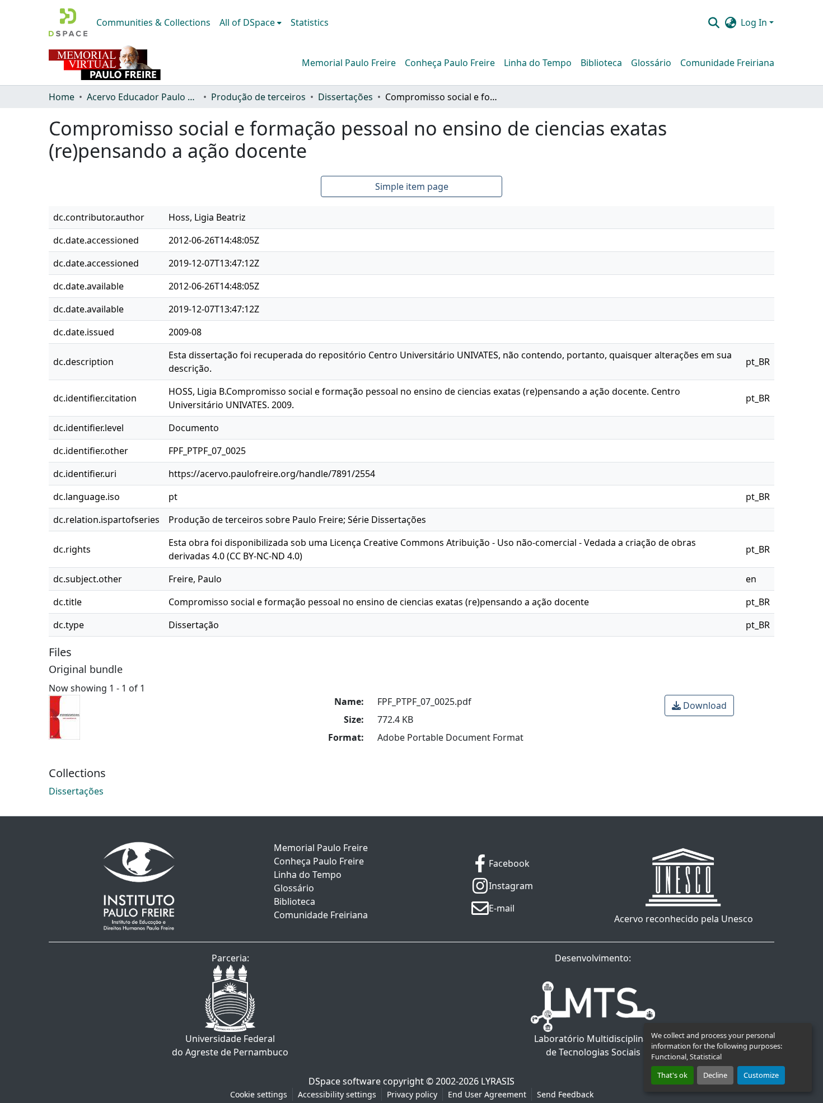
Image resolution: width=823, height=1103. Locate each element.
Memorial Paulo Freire (349, 63)
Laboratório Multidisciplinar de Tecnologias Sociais (593, 1045)
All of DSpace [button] (247, 22)
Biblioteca (601, 63)
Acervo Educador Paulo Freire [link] (143, 97)
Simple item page (411, 186)
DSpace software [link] (344, 1081)
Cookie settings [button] (258, 1094)
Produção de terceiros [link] (258, 97)
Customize (761, 1075)
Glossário (651, 63)
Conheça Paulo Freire (450, 63)
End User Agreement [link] (487, 1094)
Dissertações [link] (345, 97)
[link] (699, 705)
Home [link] (61, 97)
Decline (715, 1075)
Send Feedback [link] (565, 1094)
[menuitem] (250, 22)
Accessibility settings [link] (337, 1094)
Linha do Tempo (538, 63)
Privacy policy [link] (412, 1094)
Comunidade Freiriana (727, 63)
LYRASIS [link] (498, 1081)
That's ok (672, 1075)
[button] (68, 22)
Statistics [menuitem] (310, 22)
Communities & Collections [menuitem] (153, 22)
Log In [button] (755, 22)
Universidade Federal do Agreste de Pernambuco (230, 1045)
